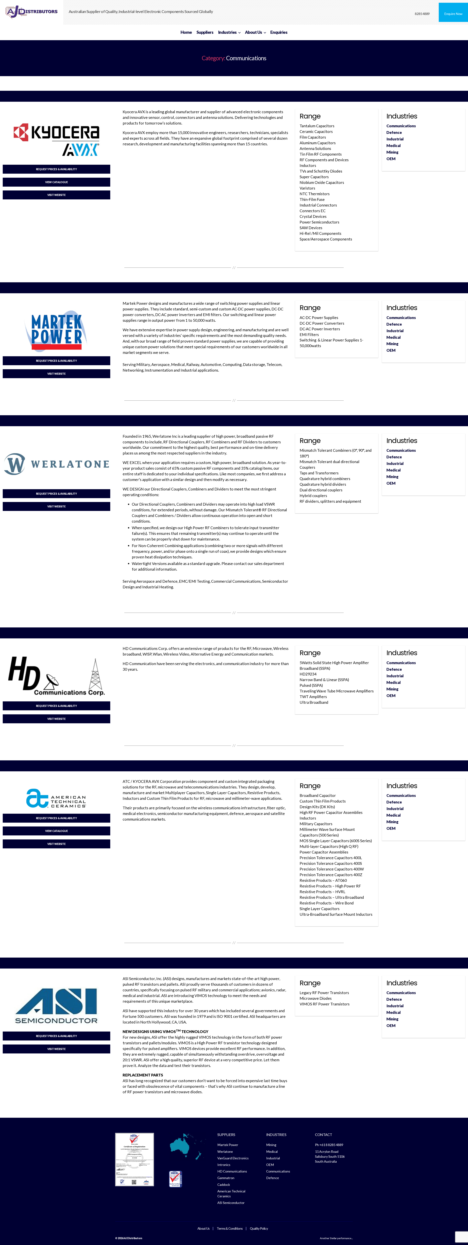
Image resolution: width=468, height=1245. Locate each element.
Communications (401, 125)
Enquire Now (453, 14)
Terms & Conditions (230, 1228)
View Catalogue (56, 182)
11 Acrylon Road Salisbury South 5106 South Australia (330, 1156)
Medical (393, 145)
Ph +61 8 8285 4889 (329, 1145)
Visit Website (56, 194)
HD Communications (232, 1171)
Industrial (395, 139)
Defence (394, 132)
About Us (253, 32)
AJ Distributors (133, 1238)
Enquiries (279, 32)
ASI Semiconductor (231, 1203)
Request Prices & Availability (56, 169)
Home (186, 32)
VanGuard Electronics (233, 1158)
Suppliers (205, 32)
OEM (391, 158)
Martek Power (227, 1145)
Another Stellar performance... (336, 1238)
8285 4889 (422, 14)
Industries (227, 32)
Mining (392, 152)
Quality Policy (259, 1228)
